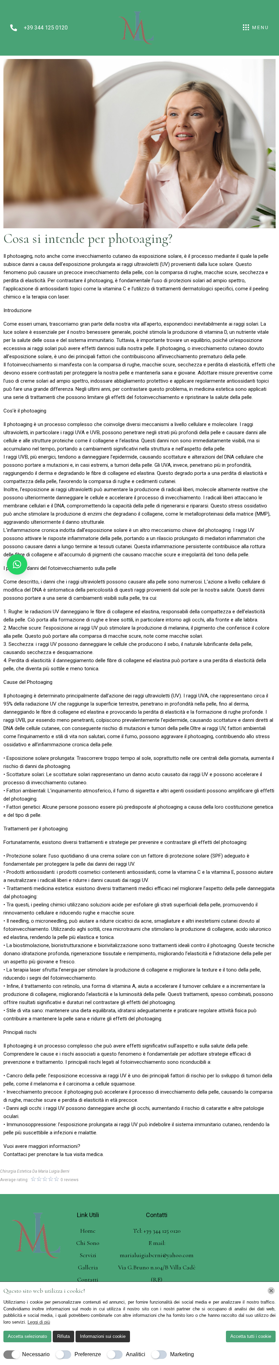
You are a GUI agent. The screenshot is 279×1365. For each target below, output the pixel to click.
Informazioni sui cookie (103, 1336)
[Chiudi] (271, 1290)
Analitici (135, 1354)
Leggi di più (39, 1322)
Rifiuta (63, 1336)
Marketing (182, 1354)
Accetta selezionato (27, 1336)
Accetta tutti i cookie (250, 1336)
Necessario (36, 1354)
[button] (17, 564)
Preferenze (88, 1354)
